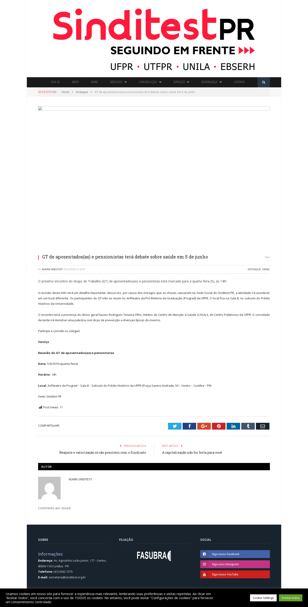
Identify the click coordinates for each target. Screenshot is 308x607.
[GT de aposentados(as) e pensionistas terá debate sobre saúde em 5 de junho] (154, 178)
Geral (266, 269)
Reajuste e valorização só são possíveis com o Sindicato (102, 452)
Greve (75, 82)
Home (94, 82)
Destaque (254, 269)
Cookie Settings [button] (263, 598)
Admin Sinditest (52, 269)
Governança (209, 82)
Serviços (179, 82)
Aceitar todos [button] (291, 598)
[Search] (263, 82)
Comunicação (148, 82)
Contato (239, 82)
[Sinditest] (154, 37)
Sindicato (116, 82)
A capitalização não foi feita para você (192, 452)
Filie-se (55, 82)
